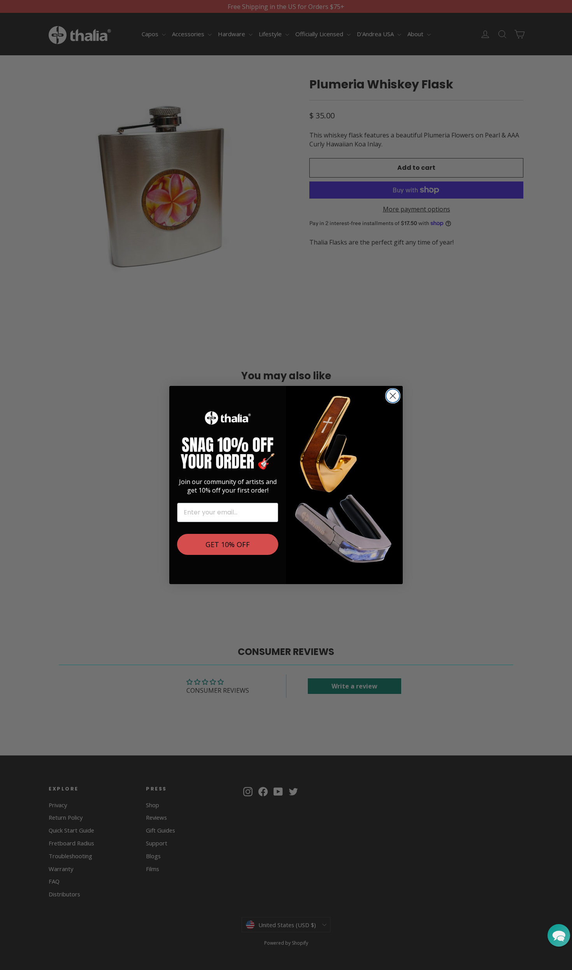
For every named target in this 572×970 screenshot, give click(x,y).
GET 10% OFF (227, 544)
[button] (558, 935)
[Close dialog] (393, 396)
